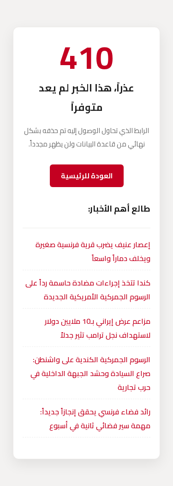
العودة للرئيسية (87, 175)
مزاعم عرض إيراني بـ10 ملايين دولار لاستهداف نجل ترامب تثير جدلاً (97, 328)
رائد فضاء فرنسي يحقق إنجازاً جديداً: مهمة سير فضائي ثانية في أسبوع (95, 418)
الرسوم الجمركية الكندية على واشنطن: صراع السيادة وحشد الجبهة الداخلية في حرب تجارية (90, 373)
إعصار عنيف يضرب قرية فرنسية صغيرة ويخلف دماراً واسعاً (93, 251)
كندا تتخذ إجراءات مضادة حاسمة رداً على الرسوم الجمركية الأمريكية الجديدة (87, 290)
